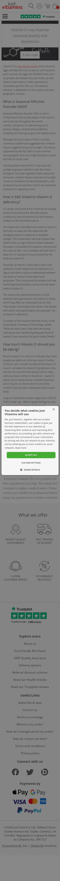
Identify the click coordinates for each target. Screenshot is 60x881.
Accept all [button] (31, 455)
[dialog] (30, 440)
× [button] (53, 409)
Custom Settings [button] (31, 463)
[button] (30, 469)
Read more (20, 447)
